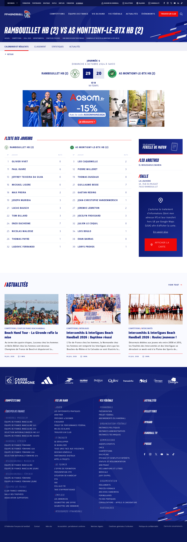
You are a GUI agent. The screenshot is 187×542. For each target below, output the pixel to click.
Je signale (79, 3)
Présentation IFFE (63, 472)
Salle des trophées (14, 494)
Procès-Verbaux (107, 488)
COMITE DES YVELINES (53, 38)
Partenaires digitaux (64, 456)
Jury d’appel (105, 476)
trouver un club (168, 14)
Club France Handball (16, 491)
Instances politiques (109, 428)
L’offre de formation (65, 469)
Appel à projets (62, 459)
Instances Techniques (110, 435)
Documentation (108, 481)
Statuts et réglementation (112, 462)
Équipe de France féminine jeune (21, 481)
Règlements (105, 485)
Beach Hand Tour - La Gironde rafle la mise (31, 335)
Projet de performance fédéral (70, 425)
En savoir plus (160, 232)
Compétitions (57, 14)
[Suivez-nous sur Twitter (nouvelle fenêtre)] (171, 3)
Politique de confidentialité (148, 526)
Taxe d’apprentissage (64, 490)
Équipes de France (78, 14)
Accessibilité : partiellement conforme (71, 526)
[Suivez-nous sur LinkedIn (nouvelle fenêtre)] (178, 3)
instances (10, 3)
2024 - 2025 (27, 38)
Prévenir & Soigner (63, 418)
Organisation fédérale (113, 424)
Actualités (132, 14)
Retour (10, 54)
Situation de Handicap (65, 476)
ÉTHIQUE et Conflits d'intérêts (114, 458)
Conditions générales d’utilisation (121, 526)
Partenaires (36, 3)
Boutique (46, 3)
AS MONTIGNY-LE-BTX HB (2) (137, 73)
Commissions (107, 440)
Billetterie (150, 411)
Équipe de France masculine (19, 422)
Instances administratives (112, 431)
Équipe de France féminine (18, 445)
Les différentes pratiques (67, 411)
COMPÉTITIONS (105, 451)
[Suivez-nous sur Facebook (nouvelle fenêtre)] (164, 3)
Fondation (70, 3)
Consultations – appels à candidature (118, 503)
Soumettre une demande (66, 506)
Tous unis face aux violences (69, 449)
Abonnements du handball (112, 418)
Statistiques (58, 46)
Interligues (84, 328)
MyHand (148, 422)
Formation (26, 3)
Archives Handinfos (109, 492)
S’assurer (59, 422)
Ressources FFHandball (69, 511)
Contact (37, 526)
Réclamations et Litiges (111, 469)
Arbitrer (58, 415)
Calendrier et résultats (16, 46)
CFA (56, 479)
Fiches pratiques (107, 499)
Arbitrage (104, 465)
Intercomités (147, 328)
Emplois (61, 3)
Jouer (59, 407)
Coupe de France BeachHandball (31, 328)
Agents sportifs (107, 444)
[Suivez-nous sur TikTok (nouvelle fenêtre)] (182, 3)
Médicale (103, 472)
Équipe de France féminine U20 (20, 449)
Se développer (61, 442)
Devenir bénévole (63, 452)
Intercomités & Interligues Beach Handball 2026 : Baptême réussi (89, 335)
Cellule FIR (60, 486)
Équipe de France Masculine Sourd (22, 436)
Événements (148, 14)
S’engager (61, 438)
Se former (61, 465)
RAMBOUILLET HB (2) (54, 73)
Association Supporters (16, 498)
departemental (38, 38)
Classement (40, 46)
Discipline (104, 455)
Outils (54, 3)
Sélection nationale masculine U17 (22, 432)
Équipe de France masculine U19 (20, 429)
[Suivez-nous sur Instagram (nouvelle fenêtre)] (168, 3)
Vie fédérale (115, 14)
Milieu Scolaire (62, 429)
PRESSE (147, 443)
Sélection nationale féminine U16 (21, 456)
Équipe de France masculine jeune (22, 469)
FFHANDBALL (106, 407)
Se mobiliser (60, 445)
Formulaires (105, 495)
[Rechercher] (181, 14)
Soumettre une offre (65, 503)
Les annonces (61, 499)
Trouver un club (62, 432)
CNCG (101, 448)
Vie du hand (98, 14)
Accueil (7, 38)
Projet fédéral (106, 415)
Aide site (49, 526)
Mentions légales (97, 526)
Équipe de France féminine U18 (20, 452)
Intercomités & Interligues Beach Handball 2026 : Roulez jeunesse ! (153, 335)
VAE (56, 483)
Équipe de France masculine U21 (20, 425)
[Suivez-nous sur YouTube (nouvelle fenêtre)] (175, 3)
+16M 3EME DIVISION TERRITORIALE (73, 38)
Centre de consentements (173, 526)
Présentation (105, 411)
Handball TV (150, 433)
